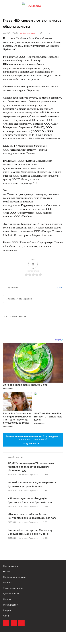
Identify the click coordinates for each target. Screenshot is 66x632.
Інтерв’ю (7, 610)
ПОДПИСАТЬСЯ (31, 443)
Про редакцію (10, 566)
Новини (7, 599)
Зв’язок (6, 571)
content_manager (27, 33)
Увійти (59, 287)
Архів (6, 615)
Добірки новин (11, 593)
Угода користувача (13, 588)
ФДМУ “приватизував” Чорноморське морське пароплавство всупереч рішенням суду (31, 466)
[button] (60, 5)
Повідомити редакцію (14, 577)
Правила (7, 582)
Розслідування (10, 604)
